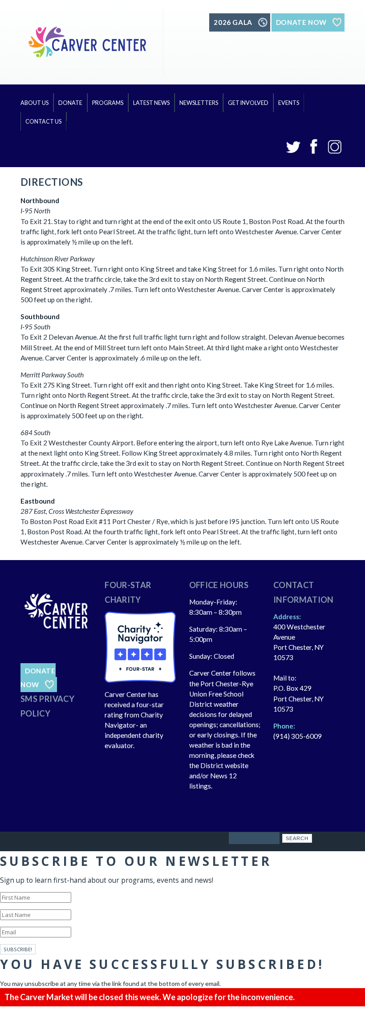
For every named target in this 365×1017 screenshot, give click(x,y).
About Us (34, 103)
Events (288, 103)
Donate (70, 103)
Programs (107, 103)
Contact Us (43, 121)
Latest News (151, 103)
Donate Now (38, 678)
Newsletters (198, 103)
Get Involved (248, 103)
